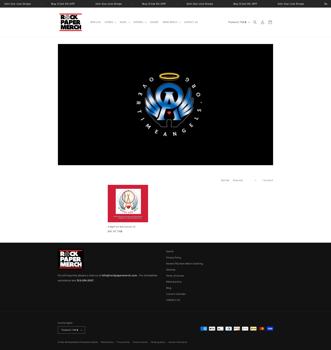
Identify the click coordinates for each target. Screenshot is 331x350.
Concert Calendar (176, 293)
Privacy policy (123, 342)
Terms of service (140, 342)
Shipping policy (158, 342)
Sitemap (170, 269)
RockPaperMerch (72, 342)
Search (170, 251)
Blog (168, 287)
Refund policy (174, 281)
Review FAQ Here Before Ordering (184, 263)
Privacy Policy (173, 257)
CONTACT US (173, 300)
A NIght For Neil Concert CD (121, 226)
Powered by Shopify (89, 342)
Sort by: (225, 180)
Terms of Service (175, 275)
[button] (110, 22)
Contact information (178, 342)
